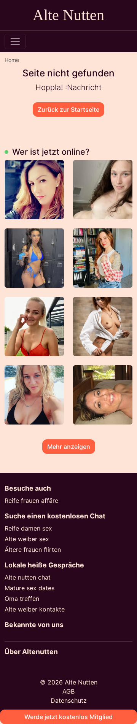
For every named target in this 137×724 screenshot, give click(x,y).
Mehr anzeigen (68, 446)
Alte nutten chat (28, 577)
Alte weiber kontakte (35, 609)
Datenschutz (69, 700)
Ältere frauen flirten (33, 549)
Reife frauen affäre (31, 500)
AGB (68, 691)
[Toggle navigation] (15, 41)
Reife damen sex (28, 528)
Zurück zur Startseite (68, 109)
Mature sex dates (29, 588)
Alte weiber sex (27, 539)
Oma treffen (22, 598)
